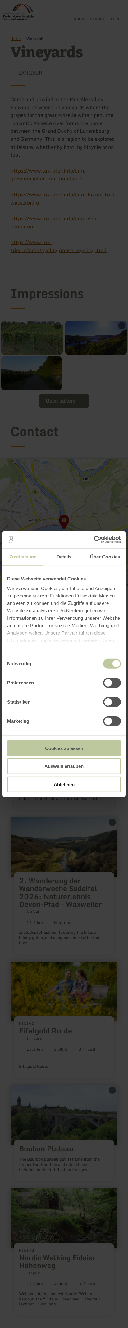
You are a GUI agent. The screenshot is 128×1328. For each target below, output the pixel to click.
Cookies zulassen (64, 748)
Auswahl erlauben (64, 766)
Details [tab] (64, 556)
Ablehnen (64, 784)
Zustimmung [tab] (23, 556)
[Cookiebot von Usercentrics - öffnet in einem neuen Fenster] (93, 540)
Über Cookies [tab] (105, 556)
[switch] (112, 683)
